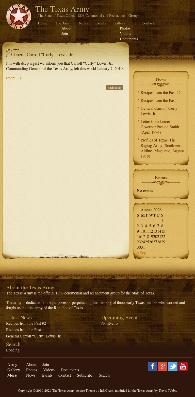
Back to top (114, 88)
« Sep (141, 252)
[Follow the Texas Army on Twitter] (173, 365)
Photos (125, 28)
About (66, 28)
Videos (125, 33)
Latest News (19, 317)
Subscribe (85, 375)
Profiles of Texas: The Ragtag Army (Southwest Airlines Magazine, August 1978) (162, 148)
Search (104, 375)
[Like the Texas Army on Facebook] (153, 365)
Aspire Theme (85, 390)
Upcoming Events (120, 317)
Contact (148, 22)
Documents (129, 38)
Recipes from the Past (158, 100)
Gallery (119, 22)
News (83, 22)
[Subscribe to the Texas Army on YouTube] (183, 365)
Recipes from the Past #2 (161, 92)
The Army (63, 22)
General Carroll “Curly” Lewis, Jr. (160, 110)
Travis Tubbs (167, 390)
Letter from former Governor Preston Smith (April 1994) (160, 127)
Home (42, 22)
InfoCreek (106, 390)
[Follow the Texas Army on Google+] (163, 365)
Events (100, 22)
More (12, 375)
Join (64, 33)
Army (12, 364)
